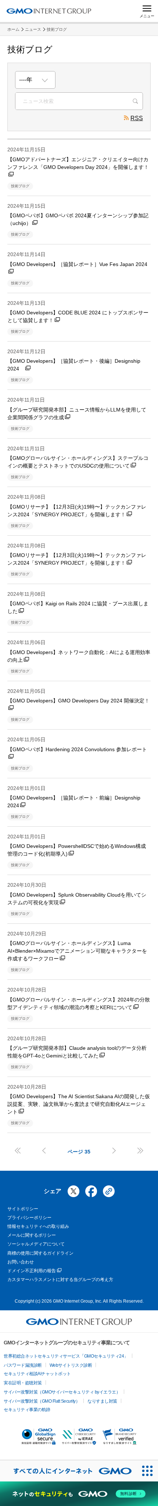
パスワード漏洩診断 (23, 1365)
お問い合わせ (20, 1262)
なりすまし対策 (102, 1401)
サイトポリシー (22, 1208)
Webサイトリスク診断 (71, 1365)
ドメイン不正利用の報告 (31, 1270)
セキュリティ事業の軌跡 (27, 1409)
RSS (136, 118)
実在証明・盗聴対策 (23, 1382)
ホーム (13, 29)
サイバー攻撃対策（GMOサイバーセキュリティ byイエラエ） (62, 1392)
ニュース (33, 29)
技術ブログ (57, 29)
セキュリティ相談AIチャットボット (37, 1373)
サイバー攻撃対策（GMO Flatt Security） (42, 1401)
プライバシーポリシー (29, 1217)
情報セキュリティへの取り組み (38, 1226)
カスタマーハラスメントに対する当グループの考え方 (60, 1279)
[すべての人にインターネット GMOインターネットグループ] (68, 1470)
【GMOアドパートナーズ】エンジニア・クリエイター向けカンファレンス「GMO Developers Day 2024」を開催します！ (78, 163)
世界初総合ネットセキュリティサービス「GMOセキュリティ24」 (66, 1356)
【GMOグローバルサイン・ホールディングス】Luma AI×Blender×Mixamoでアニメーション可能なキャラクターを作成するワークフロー (77, 950)
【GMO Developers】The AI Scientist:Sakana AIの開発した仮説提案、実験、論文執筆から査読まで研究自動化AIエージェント (78, 1104)
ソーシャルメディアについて (36, 1244)
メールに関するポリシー (31, 1235)
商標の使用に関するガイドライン (40, 1253)
